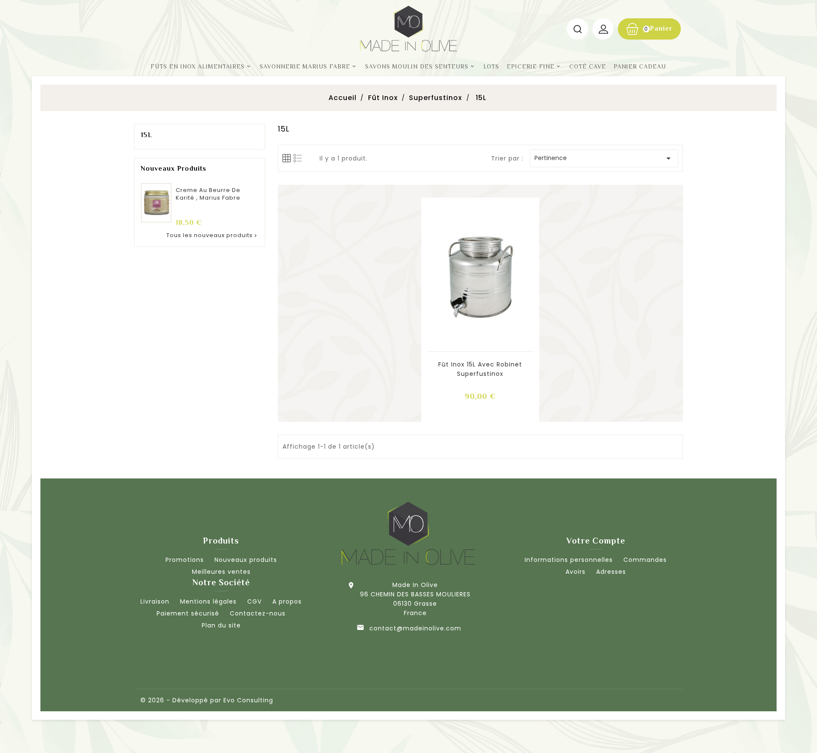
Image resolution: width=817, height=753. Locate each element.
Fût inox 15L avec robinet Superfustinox (480, 369)
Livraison (154, 601)
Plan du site (221, 625)
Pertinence (604, 158)
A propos (287, 601)
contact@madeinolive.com (415, 628)
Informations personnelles (569, 559)
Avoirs (576, 571)
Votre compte (595, 540)
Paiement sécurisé (188, 613)
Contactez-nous (258, 613)
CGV (254, 601)
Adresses (611, 571)
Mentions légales (208, 601)
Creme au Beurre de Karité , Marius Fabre (208, 194)
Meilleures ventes (221, 571)
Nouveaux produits (245, 559)
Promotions (185, 559)
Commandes (645, 559)
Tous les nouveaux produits (212, 235)
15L (146, 135)
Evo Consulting (248, 700)
